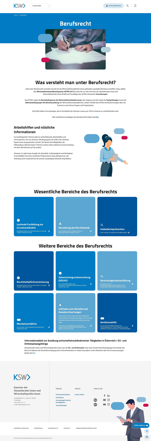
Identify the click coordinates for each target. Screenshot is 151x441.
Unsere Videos (79, 394)
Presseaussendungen (63, 394)
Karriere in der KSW (21, 428)
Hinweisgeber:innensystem (86, 428)
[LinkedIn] (146, 436)
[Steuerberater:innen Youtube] (104, 400)
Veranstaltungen (61, 405)
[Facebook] (146, 431)
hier (33, 353)
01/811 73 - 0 (20, 402)
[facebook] (104, 396)
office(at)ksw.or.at (24, 404)
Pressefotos (60, 397)
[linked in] (108, 396)
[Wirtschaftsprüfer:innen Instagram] (108, 404)
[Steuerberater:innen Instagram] (108, 400)
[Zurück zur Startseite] (20, 6)
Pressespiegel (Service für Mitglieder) (63, 401)
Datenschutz (53, 428)
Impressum (38, 428)
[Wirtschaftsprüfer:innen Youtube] (104, 404)
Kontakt (67, 428)
